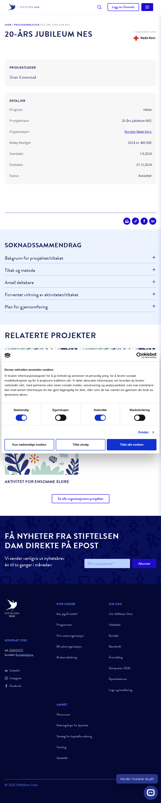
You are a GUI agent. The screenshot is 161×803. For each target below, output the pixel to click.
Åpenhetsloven (118, 679)
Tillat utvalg (81, 444)
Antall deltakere (19, 282)
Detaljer (143, 432)
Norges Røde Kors (138, 132)
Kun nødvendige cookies (29, 444)
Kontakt (113, 635)
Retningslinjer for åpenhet (72, 725)
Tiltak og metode (20, 270)
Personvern (63, 714)
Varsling (61, 747)
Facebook (15, 685)
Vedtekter (115, 624)
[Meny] (147, 7)
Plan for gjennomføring (26, 306)
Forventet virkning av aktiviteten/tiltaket (41, 294)
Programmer (64, 624)
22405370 (16, 650)
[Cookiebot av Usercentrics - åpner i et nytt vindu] (139, 355)
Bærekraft (115, 646)
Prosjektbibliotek (27, 25)
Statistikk (62, 758)
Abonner (144, 563)
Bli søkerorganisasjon (69, 646)
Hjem (8, 25)
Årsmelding (116, 657)
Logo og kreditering (120, 690)
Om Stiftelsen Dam (121, 614)
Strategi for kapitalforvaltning (74, 736)
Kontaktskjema (24, 655)
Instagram (15, 678)
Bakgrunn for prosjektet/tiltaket (34, 258)
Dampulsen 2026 (119, 668)
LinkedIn (14, 670)
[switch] (60, 418)
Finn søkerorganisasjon (70, 635)
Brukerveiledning (67, 657)
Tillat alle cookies (132, 444)
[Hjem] (28, 608)
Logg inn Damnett (123, 7)
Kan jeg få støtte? (67, 614)
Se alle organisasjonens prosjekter (80, 498)
